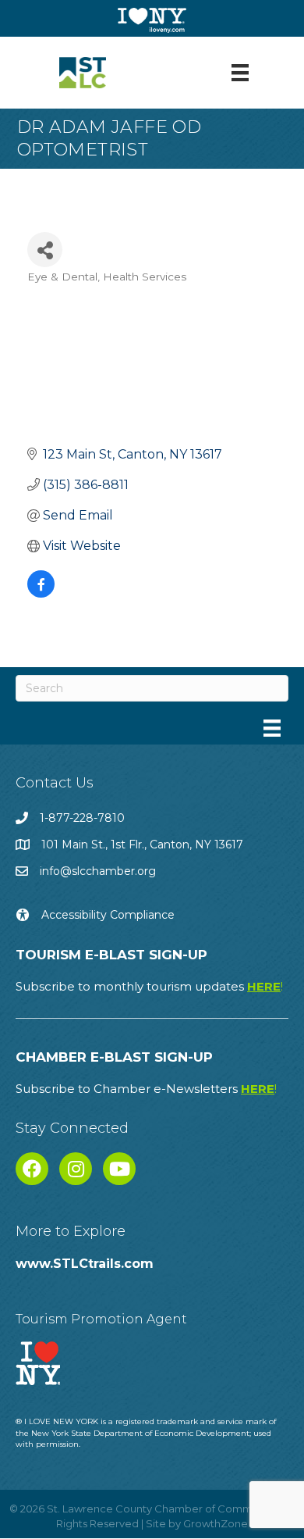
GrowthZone (215, 1523)
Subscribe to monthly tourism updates (149, 986)
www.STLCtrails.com (85, 1263)
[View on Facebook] (41, 593)
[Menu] (240, 72)
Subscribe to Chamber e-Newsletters (146, 1088)
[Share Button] (44, 249)
